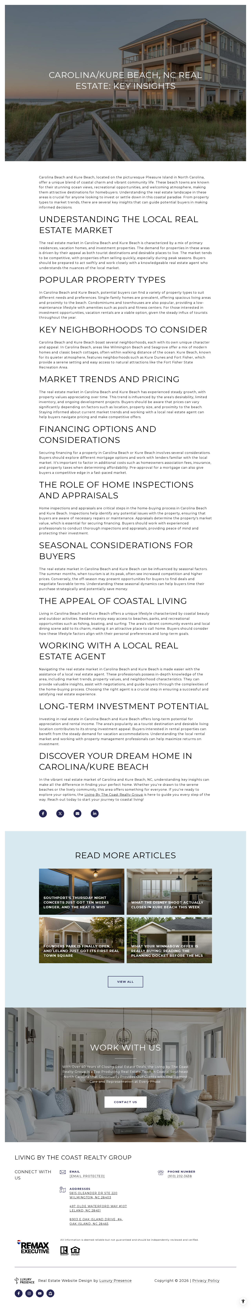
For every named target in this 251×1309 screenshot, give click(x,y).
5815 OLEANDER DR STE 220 (93, 1193)
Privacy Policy (206, 1281)
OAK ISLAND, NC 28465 (89, 1224)
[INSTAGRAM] (29, 1293)
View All (125, 982)
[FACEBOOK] (19, 1293)
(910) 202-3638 (180, 1176)
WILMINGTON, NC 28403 (90, 1197)
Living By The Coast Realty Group (114, 795)
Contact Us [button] (125, 1102)
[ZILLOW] (50, 1293)
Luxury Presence (115, 1281)
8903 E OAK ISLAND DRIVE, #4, (96, 1219)
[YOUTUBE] (40, 1293)
